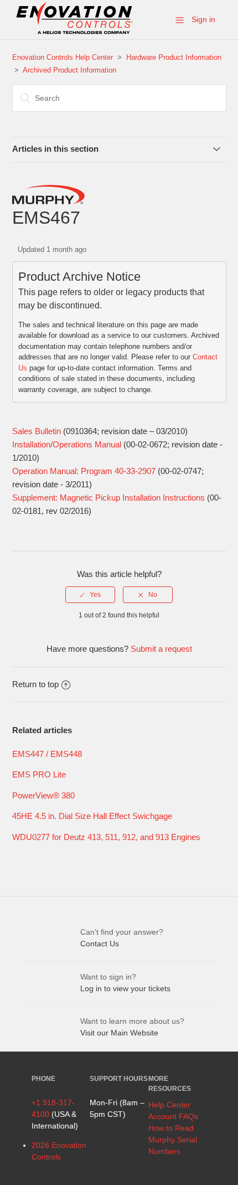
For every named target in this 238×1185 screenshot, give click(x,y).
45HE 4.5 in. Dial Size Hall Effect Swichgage (92, 816)
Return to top (35, 684)
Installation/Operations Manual (66, 444)
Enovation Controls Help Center (62, 57)
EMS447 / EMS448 (47, 754)
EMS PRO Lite (39, 774)
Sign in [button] (203, 19)
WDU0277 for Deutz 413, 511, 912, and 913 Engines (106, 837)
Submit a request (161, 648)
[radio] (90, 594)
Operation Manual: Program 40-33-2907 (84, 471)
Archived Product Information (69, 70)
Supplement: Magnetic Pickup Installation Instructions (108, 497)
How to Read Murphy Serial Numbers (172, 1140)
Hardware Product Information (173, 57)
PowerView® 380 (43, 795)
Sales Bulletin (36, 431)
